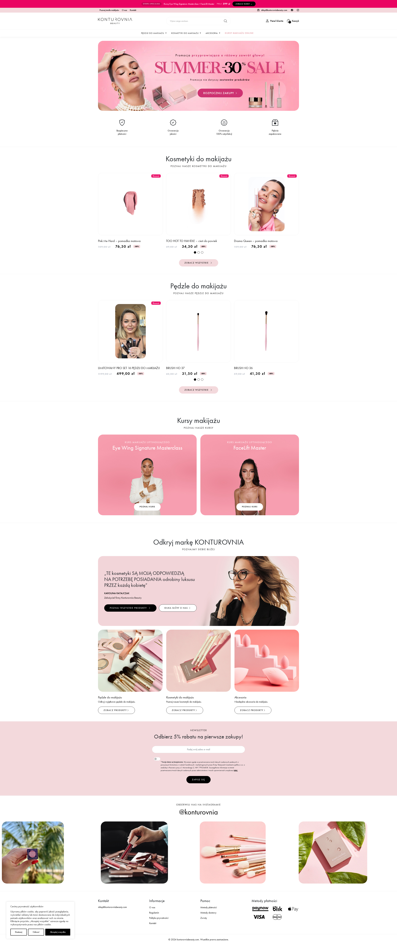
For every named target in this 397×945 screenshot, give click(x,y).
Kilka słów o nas (177, 608)
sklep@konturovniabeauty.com (274, 10)
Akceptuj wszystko (58, 932)
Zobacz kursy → (244, 4)
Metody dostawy (208, 912)
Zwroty (203, 917)
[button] (195, 252)
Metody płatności (208, 907)
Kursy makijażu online (239, 33)
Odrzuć (36, 932)
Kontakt (133, 10)
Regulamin (154, 912)
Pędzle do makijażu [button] (153, 33)
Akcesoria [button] (212, 33)
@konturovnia (198, 812)
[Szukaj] (225, 21)
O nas (124, 10)
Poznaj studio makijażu (109, 10)
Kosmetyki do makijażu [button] (185, 33)
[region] (40, 920)
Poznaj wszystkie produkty (129, 608)
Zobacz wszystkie (197, 263)
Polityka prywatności (158, 917)
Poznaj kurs (147, 506)
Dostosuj (18, 932)
